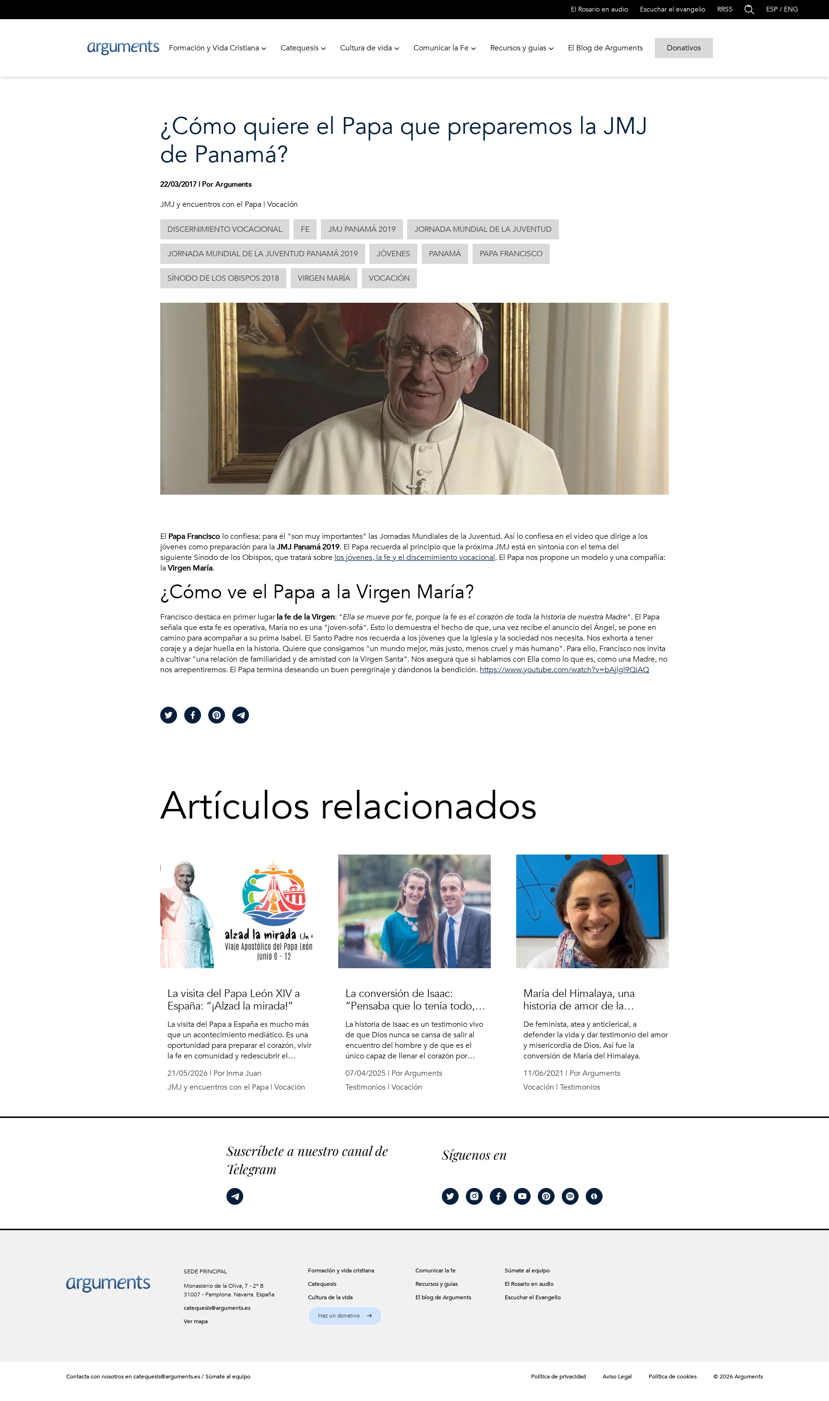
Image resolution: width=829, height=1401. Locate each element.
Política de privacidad (558, 1376)
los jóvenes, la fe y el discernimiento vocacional (414, 557)
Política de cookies (673, 1376)
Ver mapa (196, 1321)
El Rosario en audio (599, 9)
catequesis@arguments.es (217, 1308)
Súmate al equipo (227, 1376)
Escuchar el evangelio (672, 9)
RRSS (725, 9)
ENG (791, 9)
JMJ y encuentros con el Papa (210, 204)
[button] (345, 1315)
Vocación (282, 204)
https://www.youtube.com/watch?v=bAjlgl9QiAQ (564, 670)
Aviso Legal (617, 1376)
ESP (772, 9)
